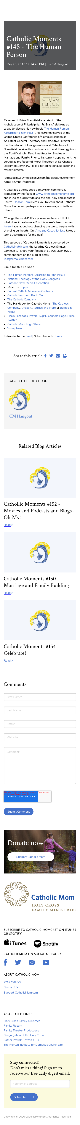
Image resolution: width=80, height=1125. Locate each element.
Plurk (70, 316)
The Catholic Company (21, 299)
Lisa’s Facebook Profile (22, 316)
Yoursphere (14, 328)
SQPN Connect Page (52, 316)
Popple (24, 287)
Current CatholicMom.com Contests (30, 291)
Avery (8, 226)
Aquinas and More (44, 308)
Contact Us (11, 987)
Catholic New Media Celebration (28, 283)
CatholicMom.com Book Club (25, 295)
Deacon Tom (22, 202)
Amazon (25, 308)
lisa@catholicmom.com (18, 259)
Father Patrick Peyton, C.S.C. (22, 1040)
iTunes (58, 336)
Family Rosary (13, 1026)
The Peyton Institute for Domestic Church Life (33, 1045)
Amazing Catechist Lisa (50, 231)
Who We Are (12, 982)
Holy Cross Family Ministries (22, 1021)
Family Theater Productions (21, 1030)
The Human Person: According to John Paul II (36, 275)
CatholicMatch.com (16, 247)
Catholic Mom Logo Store (24, 324)
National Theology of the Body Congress (33, 279)
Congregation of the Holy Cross (24, 1035)
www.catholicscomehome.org (55, 194)
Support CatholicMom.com (21, 993)
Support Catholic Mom (30, 857)
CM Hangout (60, 64)
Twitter (12, 320)
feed (29, 336)
